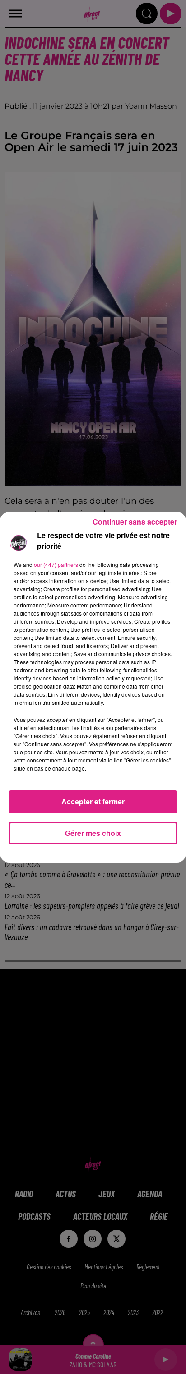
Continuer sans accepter (135, 521)
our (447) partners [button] (56, 564)
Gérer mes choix (93, 833)
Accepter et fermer (93, 801)
